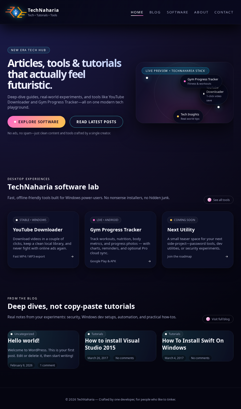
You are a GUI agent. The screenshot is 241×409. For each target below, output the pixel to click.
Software (177, 12)
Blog (155, 12)
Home (137, 12)
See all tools (221, 200)
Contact (223, 12)
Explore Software (38, 121)
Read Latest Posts (96, 121)
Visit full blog (221, 319)
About (201, 12)
